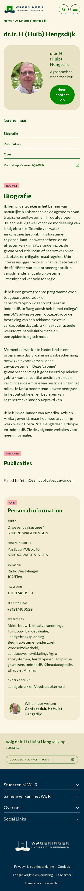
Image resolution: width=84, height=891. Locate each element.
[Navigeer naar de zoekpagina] (64, 9)
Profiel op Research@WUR (24, 165)
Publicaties (12, 144)
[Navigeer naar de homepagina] (23, 9)
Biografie (11, 133)
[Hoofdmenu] (75, 9)
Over (7, 154)
